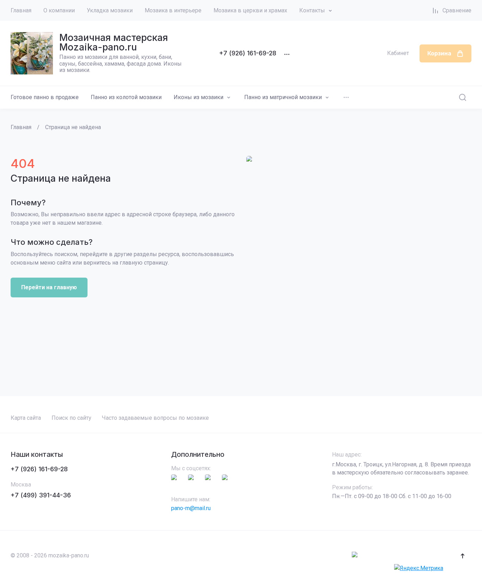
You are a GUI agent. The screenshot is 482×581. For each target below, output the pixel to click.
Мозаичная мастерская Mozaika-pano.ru (113, 42)
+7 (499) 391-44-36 (41, 495)
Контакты (312, 10)
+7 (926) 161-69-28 (247, 53)
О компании (59, 10)
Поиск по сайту (71, 417)
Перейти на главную (49, 287)
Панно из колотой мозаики (126, 97)
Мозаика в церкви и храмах (250, 10)
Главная (21, 10)
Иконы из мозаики (198, 97)
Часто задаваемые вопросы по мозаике (155, 417)
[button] (462, 556)
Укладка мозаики (110, 10)
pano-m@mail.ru (191, 508)
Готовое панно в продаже (45, 97)
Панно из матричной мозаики (283, 97)
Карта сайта (26, 417)
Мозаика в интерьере (173, 10)
